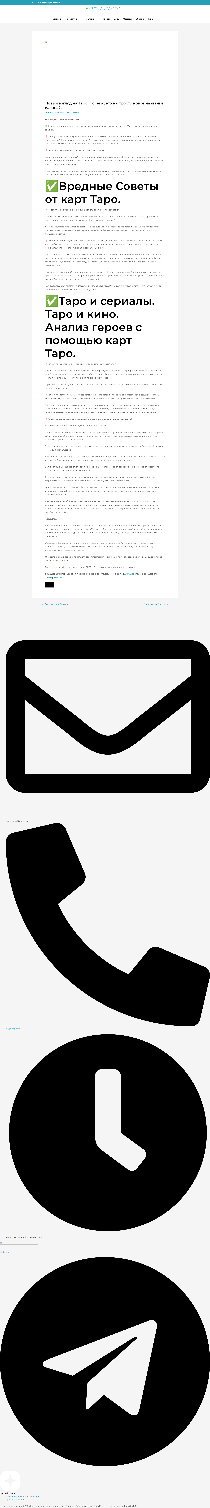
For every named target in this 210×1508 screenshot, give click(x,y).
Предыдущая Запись (55, 604)
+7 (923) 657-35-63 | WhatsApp (46, 2)
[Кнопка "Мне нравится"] (49, 584)
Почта (49, 577)
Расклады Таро (54, 112)
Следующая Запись (156, 604)
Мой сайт (58, 577)
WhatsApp (129, 574)
